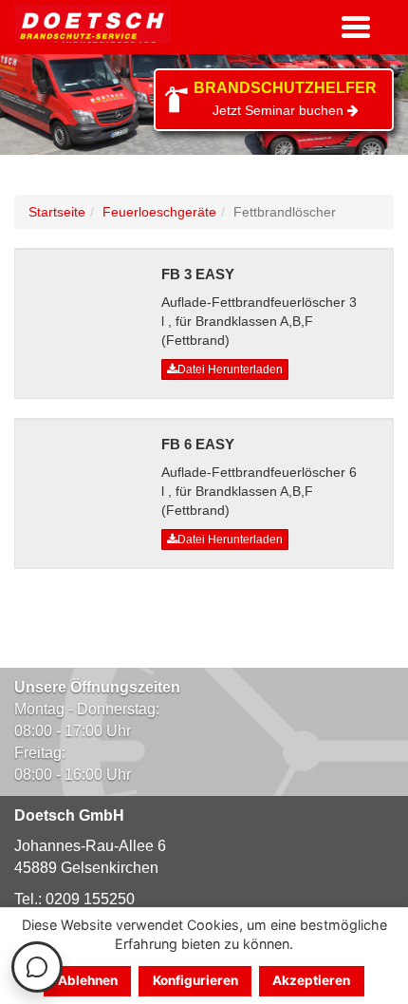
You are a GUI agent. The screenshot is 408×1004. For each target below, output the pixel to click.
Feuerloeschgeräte (159, 211)
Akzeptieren (311, 980)
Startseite (56, 211)
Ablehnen (88, 980)
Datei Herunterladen (230, 369)
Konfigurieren (195, 980)
